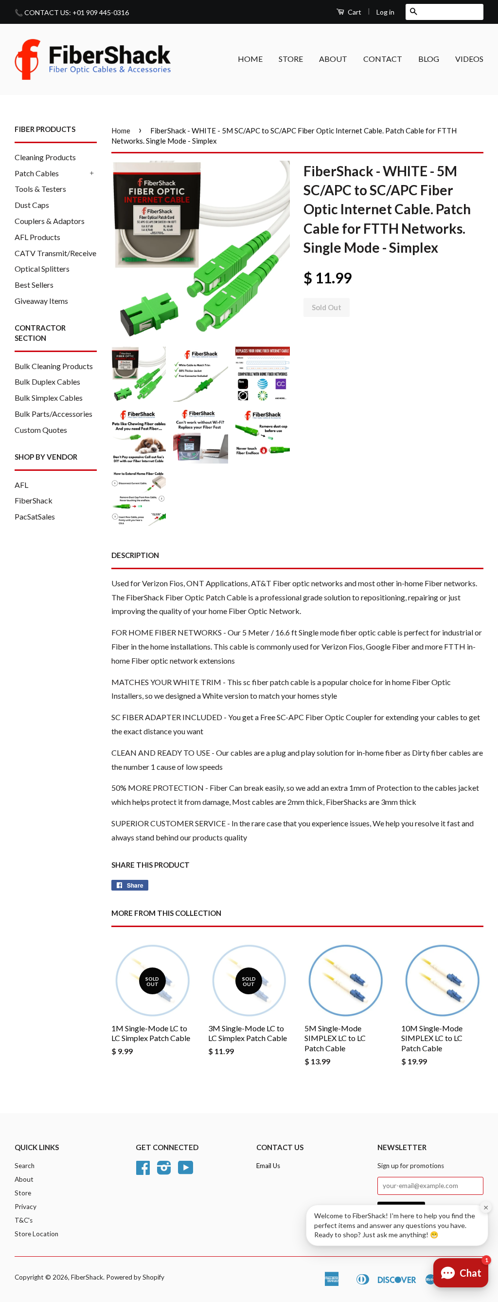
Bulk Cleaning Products (54, 366)
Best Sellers (34, 284)
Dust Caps (32, 204)
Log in (385, 12)
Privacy (25, 1206)
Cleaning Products (45, 157)
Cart (353, 12)
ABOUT (333, 58)
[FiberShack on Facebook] (143, 1171)
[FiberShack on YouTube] (186, 1171)
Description (135, 555)
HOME (250, 58)
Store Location (36, 1234)
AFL (21, 484)
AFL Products (37, 237)
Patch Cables (37, 173)
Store (23, 1193)
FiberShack (34, 500)
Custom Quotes (41, 429)
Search (25, 1166)
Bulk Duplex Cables (47, 381)
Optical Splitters (42, 268)
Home (120, 130)
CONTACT (382, 58)
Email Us (268, 1166)
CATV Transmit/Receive (55, 253)
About (24, 1179)
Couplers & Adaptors (50, 220)
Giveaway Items (41, 300)
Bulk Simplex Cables (49, 397)
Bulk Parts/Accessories (53, 413)
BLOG (428, 58)
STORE (291, 58)
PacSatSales (35, 516)
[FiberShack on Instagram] (164, 1171)
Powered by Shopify (135, 1277)
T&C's (24, 1220)
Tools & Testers (40, 188)
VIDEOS (469, 58)
